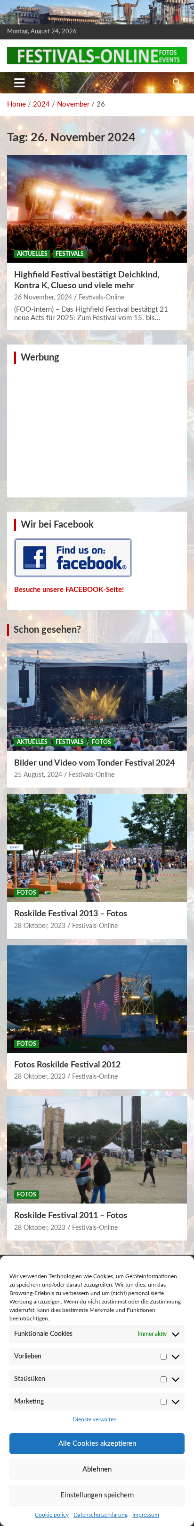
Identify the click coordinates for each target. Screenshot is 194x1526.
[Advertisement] (97, 429)
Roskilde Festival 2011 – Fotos (70, 1216)
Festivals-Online (101, 297)
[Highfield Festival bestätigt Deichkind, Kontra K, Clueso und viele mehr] (97, 209)
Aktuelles (32, 254)
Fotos (101, 742)
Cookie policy (52, 1515)
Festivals (70, 254)
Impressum (145, 1515)
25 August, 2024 (38, 775)
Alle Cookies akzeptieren (97, 1443)
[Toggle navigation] (19, 82)
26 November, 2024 (43, 297)
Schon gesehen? (47, 630)
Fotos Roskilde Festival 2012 (67, 1065)
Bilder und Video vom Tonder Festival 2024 (94, 763)
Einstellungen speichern (97, 1495)
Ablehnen (97, 1469)
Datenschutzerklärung (100, 1515)
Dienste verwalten (95, 1419)
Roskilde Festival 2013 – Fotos (70, 914)
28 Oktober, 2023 (39, 926)
